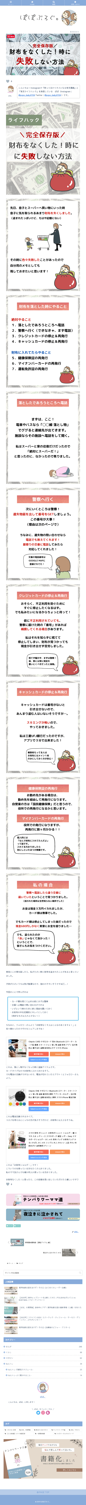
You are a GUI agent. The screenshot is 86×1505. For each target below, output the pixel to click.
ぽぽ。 (43, 1396)
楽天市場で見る (38, 1054)
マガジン (44, 1358)
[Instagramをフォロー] (43, 1413)
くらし (18, 1226)
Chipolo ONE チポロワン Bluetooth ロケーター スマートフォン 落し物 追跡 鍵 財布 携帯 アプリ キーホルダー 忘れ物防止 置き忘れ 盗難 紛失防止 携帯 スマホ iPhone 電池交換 (53, 1094)
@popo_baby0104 (26, 95)
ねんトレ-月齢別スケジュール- (45, 1369)
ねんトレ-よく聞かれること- (45, 1375)
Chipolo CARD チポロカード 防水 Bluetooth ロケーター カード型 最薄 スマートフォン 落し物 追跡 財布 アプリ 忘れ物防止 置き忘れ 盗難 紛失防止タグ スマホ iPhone (53, 1044)
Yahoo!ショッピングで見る (38, 1060)
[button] (80, 1272)
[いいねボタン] (7, 81)
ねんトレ (44, 1363)
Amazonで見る (60, 1054)
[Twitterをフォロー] (38, 1413)
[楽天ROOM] (48, 1413)
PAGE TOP (44, 1492)
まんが (10, 1226)
